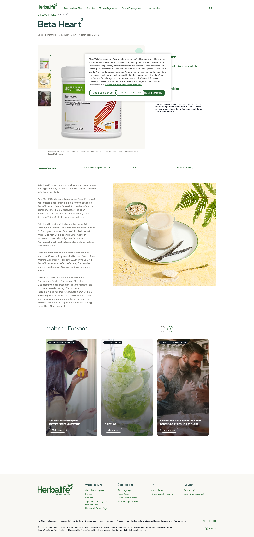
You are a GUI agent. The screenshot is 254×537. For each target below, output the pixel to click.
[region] (128, 77)
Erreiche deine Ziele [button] (73, 8)
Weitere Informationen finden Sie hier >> (123, 84)
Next (170, 329)
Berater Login (190, 490)
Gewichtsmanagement (95, 490)
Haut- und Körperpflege (96, 508)
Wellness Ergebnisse (108, 8)
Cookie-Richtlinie (76, 521)
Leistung (89, 498)
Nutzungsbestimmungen (57, 521)
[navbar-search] (210, 8)
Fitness (88, 494)
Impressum (110, 521)
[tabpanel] (127, 247)
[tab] (44, 63)
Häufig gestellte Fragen (162, 494)
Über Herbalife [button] (153, 8)
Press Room (123, 494)
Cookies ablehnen (103, 93)
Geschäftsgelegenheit (132, 8)
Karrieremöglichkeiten (128, 501)
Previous (162, 329)
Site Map (41, 521)
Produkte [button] (91, 8)
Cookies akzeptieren (150, 93)
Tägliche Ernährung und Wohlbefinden (96, 503)
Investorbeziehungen (127, 498)
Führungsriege (124, 490)
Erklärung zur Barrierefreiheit (174, 521)
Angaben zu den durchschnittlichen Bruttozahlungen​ (138, 521)
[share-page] (139, 50)
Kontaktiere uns (158, 490)
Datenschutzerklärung (94, 521)
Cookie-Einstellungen (130, 93)
